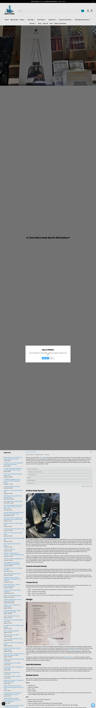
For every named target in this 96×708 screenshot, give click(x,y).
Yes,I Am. (45, 358)
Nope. (51, 358)
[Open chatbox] (93, 705)
